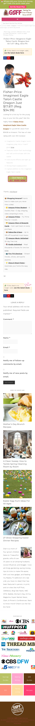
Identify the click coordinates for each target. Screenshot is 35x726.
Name (6, 338)
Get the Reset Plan (17, 7)
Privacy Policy (8, 35)
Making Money (17, 678)
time (12, 147)
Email (6, 347)
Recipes (29, 690)
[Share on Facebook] (5, 58)
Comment (8, 319)
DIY (5, 690)
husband (25, 562)
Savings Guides (6, 678)
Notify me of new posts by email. (15, 375)
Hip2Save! (13, 192)
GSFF (17, 12)
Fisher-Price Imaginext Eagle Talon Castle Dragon (14, 125)
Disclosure (13, 33)
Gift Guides (29, 678)
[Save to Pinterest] (8, 58)
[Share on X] (12, 58)
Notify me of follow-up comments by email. (13, 362)
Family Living (17, 690)
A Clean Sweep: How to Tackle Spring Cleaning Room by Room (15, 464)
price (6, 251)
